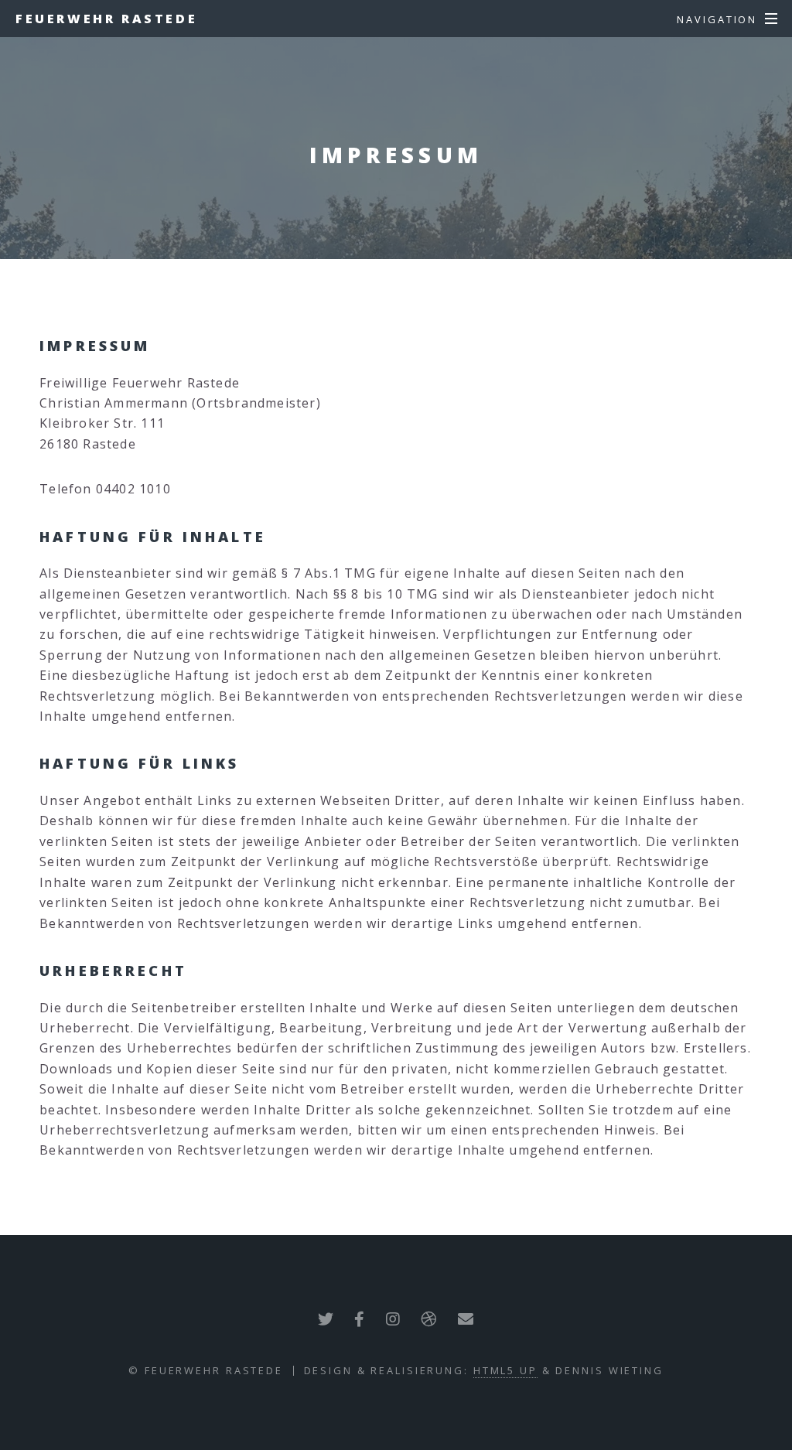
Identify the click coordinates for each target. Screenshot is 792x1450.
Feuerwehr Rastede (106, 18)
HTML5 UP (505, 1370)
